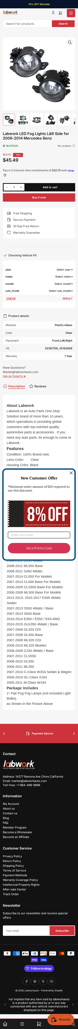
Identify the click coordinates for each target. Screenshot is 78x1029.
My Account (11, 804)
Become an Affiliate (16, 837)
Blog (6, 818)
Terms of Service (14, 870)
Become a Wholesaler (17, 832)
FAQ (5, 823)
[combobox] (39, 24)
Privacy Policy (12, 856)
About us (9, 808)
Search (63, 23)
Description (16, 386)
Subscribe (62, 930)
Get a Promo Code (39, 548)
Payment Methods (15, 875)
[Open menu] (71, 13)
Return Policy (12, 861)
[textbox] (46, 269)
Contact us (10, 813)
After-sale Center (14, 889)
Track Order (11, 894)
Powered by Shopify (52, 990)
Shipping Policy (13, 866)
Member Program (15, 827)
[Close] (71, 472)
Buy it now (39, 197)
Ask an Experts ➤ (14, 376)
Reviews (40, 386)
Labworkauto (32, 990)
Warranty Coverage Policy (20, 880)
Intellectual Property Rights (21, 884)
